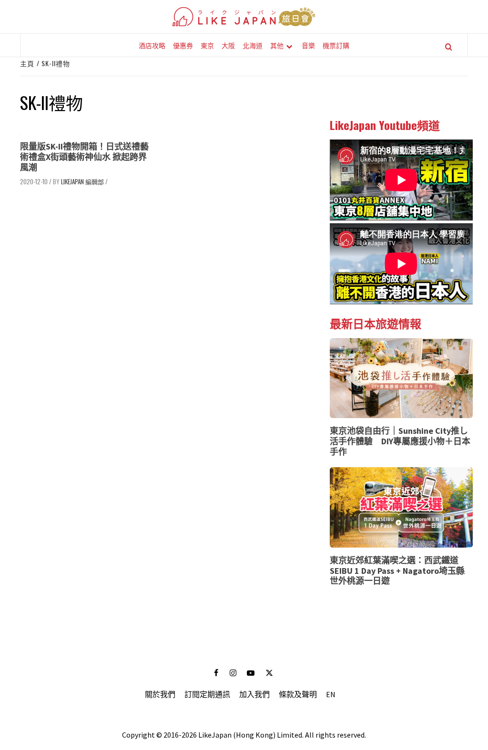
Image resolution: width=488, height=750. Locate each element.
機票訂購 (336, 45)
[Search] (448, 46)
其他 (277, 45)
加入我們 (254, 694)
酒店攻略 (152, 45)
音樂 (308, 45)
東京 (207, 45)
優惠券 (183, 45)
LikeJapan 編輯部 (82, 181)
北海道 (253, 45)
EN (331, 694)
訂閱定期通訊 (207, 694)
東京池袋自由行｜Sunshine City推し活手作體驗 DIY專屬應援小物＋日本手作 (400, 441)
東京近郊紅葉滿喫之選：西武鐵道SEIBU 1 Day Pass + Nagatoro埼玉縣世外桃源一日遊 (397, 570)
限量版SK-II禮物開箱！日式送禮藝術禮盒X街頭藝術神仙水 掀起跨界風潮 (84, 156)
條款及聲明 (298, 694)
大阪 (228, 45)
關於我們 (160, 694)
